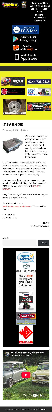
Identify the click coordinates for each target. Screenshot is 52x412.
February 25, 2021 (12, 130)
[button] (48, 68)
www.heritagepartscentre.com (17, 206)
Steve (25, 130)
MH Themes (41, 409)
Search (6, 238)
